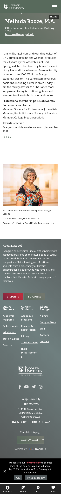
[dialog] (30, 470)
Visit (38, 491)
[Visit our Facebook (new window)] (20, 387)
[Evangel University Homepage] (14, 8)
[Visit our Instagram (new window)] (40, 387)
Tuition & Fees (11, 338)
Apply (23, 491)
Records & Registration (28, 327)
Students (13, 296)
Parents (7, 345)
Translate (40, 448)
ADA (47, 421)
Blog (42, 328)
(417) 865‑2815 (31, 404)
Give (53, 491)
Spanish (54, 17)
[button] (4, 472)
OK (18, 477)
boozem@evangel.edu (19, 34)
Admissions (9, 332)
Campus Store (48, 322)
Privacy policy (36, 477)
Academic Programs (8, 317)
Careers (44, 335)
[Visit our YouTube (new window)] (26, 387)
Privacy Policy (33, 462)
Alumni (44, 315)
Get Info (7, 491)
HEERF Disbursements (29, 352)
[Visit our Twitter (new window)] (34, 387)
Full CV (7, 137)
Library (25, 336)
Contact (44, 341)
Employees (34, 296)
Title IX (36, 421)
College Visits (10, 326)
